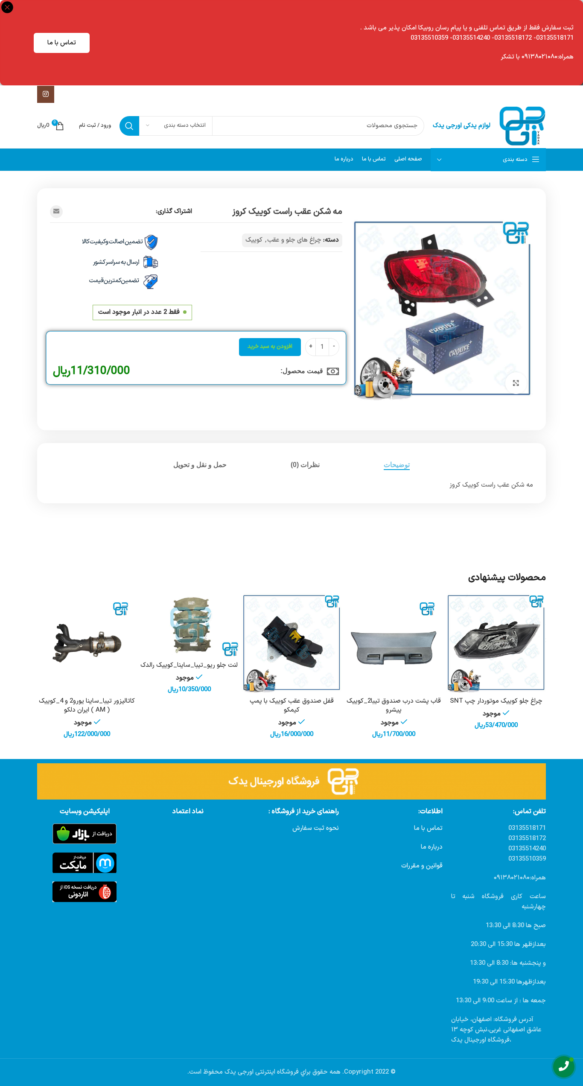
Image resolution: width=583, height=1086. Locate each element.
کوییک (253, 240)
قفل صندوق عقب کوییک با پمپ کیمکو (292, 705)
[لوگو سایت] (522, 126)
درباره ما (432, 847)
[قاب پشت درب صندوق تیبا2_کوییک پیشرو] (394, 643)
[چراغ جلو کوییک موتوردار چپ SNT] (496, 643)
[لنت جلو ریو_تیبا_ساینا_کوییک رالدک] (189, 625)
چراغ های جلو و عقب (294, 240)
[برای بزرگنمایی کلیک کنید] (516, 383)
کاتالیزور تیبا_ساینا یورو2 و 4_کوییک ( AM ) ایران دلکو (87, 705)
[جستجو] (129, 126)
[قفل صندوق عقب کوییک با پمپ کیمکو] (291, 643)
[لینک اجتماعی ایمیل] (56, 211)
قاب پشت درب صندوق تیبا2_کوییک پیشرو (394, 705)
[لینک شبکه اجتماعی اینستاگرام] (45, 94)
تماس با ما (61, 43)
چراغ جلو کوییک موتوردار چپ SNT (496, 701)
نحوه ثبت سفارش (315, 828)
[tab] (397, 464)
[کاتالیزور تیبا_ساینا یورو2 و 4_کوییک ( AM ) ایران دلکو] (87, 643)
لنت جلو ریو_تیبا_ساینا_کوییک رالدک (189, 665)
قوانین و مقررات (422, 866)
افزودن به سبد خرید (270, 346)
